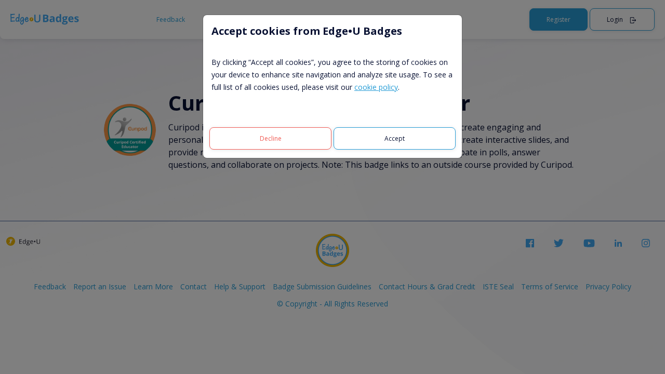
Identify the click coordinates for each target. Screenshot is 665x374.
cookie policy (376, 87)
